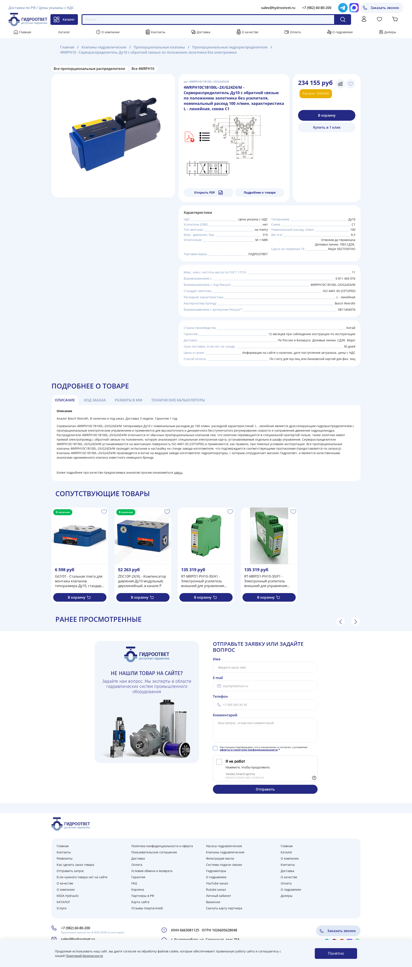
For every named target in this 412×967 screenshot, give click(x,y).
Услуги (62, 908)
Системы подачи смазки (224, 865)
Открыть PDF (204, 192)
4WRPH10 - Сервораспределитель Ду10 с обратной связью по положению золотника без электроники (148, 52)
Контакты (158, 32)
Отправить (265, 789)
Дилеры (390, 32)
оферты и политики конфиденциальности (249, 750)
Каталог (69, 19)
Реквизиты (65, 858)
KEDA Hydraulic (68, 896)
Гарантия (138, 877)
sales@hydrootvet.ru (278, 7)
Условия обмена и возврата (152, 871)
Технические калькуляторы (178, 400)
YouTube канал (217, 883)
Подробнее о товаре (260, 192)
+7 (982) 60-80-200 (316, 7)
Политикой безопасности (84, 956)
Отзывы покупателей (147, 908)
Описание (65, 400)
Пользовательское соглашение (154, 852)
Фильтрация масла (220, 858)
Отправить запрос (70, 871)
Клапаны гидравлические (104, 47)
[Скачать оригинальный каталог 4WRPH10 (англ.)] (189, 136)
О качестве (250, 32)
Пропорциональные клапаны (159, 47)
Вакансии (213, 902)
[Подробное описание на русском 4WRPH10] (205, 136)
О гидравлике (342, 32)
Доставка (203, 32)
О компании (110, 32)
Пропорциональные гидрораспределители (230, 47)
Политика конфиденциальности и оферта (162, 846)
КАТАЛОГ (63, 902)
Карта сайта (140, 902)
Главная (25, 32)
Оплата (295, 32)
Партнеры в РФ (142, 896)
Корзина (137, 889)
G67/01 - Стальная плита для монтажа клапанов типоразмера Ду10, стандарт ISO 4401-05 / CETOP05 (79, 581)
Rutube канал (216, 889)
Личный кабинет (218, 896)
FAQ (134, 883)
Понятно (336, 953)
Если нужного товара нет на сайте (82, 877)
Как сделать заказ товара (75, 865)
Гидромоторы (216, 871)
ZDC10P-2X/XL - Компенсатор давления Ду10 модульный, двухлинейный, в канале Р (142, 581)
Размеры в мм (128, 400)
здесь (178, 472)
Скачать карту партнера (224, 908)
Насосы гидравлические (224, 846)
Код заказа (95, 400)
